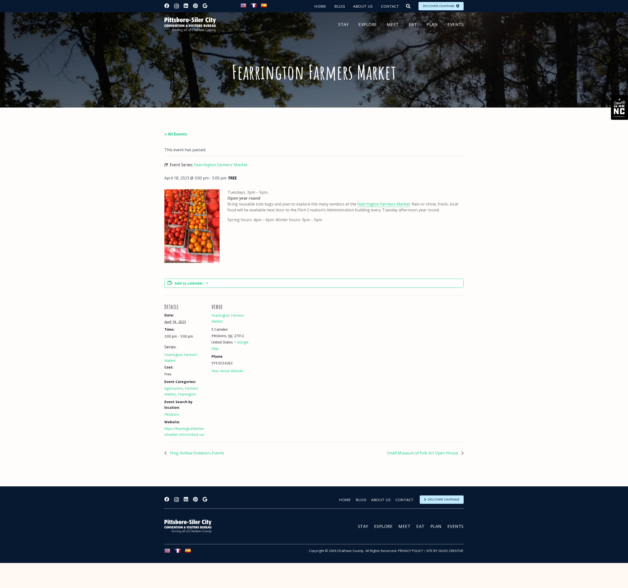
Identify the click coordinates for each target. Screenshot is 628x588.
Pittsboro (171, 414)
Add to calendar (189, 283)
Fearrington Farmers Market (383, 204)
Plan (436, 526)
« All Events (175, 134)
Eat (420, 526)
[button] (408, 6)
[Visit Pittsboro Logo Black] (190, 24)
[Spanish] (266, 7)
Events (455, 526)
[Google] (205, 5)
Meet (404, 526)
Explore (383, 526)
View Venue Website (227, 371)
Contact (404, 499)
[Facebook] (166, 5)
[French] (256, 7)
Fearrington (187, 394)
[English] (245, 7)
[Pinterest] (195, 5)
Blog (361, 499)
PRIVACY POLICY (410, 550)
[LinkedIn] (186, 5)
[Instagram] (176, 6)
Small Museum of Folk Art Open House (423, 453)
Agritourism (173, 388)
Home (345, 499)
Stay (363, 526)
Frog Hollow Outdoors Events (196, 453)
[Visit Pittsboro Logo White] (190, 526)
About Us (381, 499)
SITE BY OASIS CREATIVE (445, 550)
